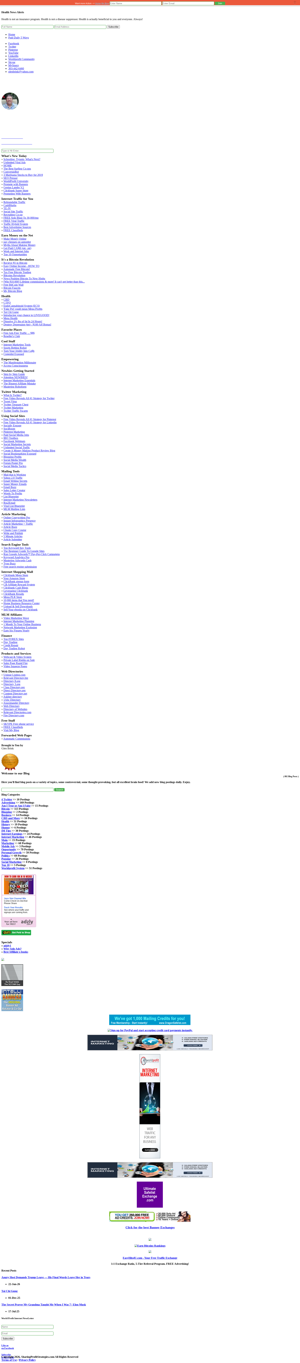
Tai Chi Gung (11, 312)
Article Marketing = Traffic (18, 523)
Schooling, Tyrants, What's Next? (21, 159)
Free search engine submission (20, 566)
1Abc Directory (12, 699)
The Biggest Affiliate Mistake (19, 383)
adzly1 (7, 945)
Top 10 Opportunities (15, 254)
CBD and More (10, 818)
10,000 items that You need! (18, 600)
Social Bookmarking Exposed (19, 453)
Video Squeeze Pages (15, 666)
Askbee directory (12, 696)
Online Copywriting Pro (16, 517)
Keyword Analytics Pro (16, 557)
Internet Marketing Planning (18, 621)
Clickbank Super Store (15, 190)
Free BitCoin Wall (13, 284)
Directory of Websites (15, 709)
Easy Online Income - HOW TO (21, 266)
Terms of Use (9, 1359)
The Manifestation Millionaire (19, 362)
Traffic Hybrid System (15, 224)
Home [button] (98, 3)
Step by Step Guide (14, 374)
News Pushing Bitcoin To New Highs (24, 278)
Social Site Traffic (13, 211)
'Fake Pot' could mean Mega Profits (22, 308)
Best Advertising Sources (17, 227)
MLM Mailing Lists (14, 509)
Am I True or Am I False (16, 805)
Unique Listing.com (14, 674)
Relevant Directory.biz (15, 677)
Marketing (7, 843)
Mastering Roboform (14, 386)
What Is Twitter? (12, 395)
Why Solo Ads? (12, 948)
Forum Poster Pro (13, 463)
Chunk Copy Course (14, 530)
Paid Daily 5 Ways (18, 37)
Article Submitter (12, 539)
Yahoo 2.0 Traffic (13, 477)
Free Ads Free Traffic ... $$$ (19, 333)
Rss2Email (9, 502)
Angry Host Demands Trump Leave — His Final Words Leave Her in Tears (45, 1277)
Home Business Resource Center (21, 603)
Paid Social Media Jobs (16, 434)
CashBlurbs (9, 205)
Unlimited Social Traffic (16, 447)
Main (4, 840)
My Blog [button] (105, 3)
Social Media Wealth (14, 459)
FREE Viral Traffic (13, 220)
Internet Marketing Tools (17, 344)
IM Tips (6, 830)
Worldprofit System (12, 868)
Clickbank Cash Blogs (15, 587)
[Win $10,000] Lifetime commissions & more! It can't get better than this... (44, 281)
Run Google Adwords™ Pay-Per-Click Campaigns (31, 554)
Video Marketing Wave (16, 618)
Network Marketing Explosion (20, 627)
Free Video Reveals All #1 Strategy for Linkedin (30, 422)
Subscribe (113, 27)
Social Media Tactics (14, 466)
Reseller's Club (11, 336)
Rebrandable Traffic (14, 202)
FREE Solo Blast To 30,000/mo (21, 217)
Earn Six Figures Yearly (16, 630)
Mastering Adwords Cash (17, 560)
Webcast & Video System (17, 656)
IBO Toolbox (10, 438)
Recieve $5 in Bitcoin (15, 262)
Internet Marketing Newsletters (20, 499)
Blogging (6, 811)
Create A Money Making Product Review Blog (29, 450)
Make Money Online (14, 238)
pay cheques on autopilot (17, 241)
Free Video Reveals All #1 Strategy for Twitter (29, 398)
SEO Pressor (10, 178)
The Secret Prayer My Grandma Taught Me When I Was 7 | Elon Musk (43, 1304)
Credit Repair (10, 645)
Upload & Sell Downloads (18, 606)
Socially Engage (12, 425)
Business (6, 815)
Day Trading (10, 642)
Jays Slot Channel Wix (15, 898)
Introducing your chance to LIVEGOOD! (26, 315)
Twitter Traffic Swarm (15, 410)
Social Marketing (11, 861)
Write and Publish (13, 533)
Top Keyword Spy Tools (17, 547)
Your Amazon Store (14, 578)
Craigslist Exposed (13, 354)
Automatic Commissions (16, 738)
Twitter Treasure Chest (15, 404)
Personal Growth (11, 852)
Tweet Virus (10, 401)
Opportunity (8, 849)
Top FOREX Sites (13, 639)
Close (295, 2)
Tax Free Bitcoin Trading (17, 272)
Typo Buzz (9, 563)
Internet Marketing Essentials (19, 380)
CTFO (7, 302)
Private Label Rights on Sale (19, 660)
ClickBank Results (13, 593)
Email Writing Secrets (15, 480)
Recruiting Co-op (13, 214)
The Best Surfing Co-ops (17, 168)
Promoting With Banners (17, 193)
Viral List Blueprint (14, 505)
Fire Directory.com (13, 715)
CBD (6, 299)
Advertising (8, 802)
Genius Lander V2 (13, 187)
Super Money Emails (15, 484)
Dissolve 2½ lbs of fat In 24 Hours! (22, 321)
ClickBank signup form (16, 581)
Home (11, 34)
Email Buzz (9, 487)
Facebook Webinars (14, 441)
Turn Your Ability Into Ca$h (18, 350)
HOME (7, 165)
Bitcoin (5, 808)
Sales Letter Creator (14, 490)
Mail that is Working (14, 474)
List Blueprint (11, 496)
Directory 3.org (11, 684)
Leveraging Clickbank (15, 590)
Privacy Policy (27, 1359)
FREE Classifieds (13, 230)
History (5, 824)
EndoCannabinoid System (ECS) (21, 305)
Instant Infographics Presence (19, 520)
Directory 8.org (11, 681)
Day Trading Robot (14, 648)
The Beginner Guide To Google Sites (23, 551)
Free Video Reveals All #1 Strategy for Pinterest (29, 419)
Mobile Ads (8, 846)
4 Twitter (6, 799)
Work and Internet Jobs (16, 251)
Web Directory (11, 706)
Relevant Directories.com (17, 712)
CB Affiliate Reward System (19, 584)
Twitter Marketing (13, 407)
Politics (5, 855)
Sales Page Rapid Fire (15, 663)
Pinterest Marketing (14, 431)
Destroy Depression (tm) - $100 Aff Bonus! (27, 324)
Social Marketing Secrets (17, 444)
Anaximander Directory (16, 702)
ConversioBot (11, 171)
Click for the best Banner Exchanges (150, 1227)
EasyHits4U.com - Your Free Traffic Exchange (150, 1257)
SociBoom (9, 428)
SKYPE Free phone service (18, 723)
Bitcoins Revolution (14, 275)
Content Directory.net (15, 693)
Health (5, 821)
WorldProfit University (15, 181)
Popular (6, 858)
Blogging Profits (12, 456)
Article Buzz (10, 526)
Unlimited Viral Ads (14, 162)
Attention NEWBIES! (15, 377)
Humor (5, 827)
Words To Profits (12, 493)
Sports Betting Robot (15, 347)
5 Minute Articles (12, 536)
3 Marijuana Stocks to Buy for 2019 (23, 174)
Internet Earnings (11, 833)
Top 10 (5, 865)
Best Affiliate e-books (15, 951)
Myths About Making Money (19, 245)
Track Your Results (13, 907)
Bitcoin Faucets (11, 287)
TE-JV (7, 208)
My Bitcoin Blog (12, 291)
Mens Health (10, 318)
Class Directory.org (14, 687)
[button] (220, 3)
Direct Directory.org (14, 690)
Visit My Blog (11, 730)
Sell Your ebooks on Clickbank (20, 609)
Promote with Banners (15, 184)
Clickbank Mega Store (15, 575)
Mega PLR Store (12, 597)
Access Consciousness (15, 365)
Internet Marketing (12, 836)
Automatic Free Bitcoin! (16, 269)
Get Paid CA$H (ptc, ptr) (17, 248)
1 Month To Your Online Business (22, 624)
